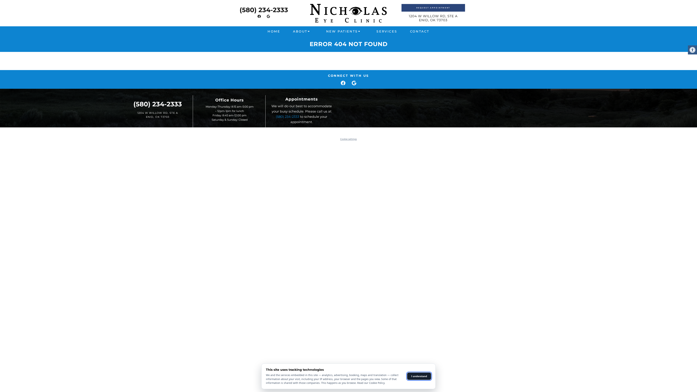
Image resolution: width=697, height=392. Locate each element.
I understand (419, 376)
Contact (419, 31)
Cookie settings (348, 139)
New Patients (342, 31)
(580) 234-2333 (264, 10)
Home (274, 31)
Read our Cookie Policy (370, 383)
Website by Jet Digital (379, 131)
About (300, 31)
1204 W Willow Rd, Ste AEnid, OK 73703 (433, 18)
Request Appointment (433, 8)
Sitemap (338, 131)
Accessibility (355, 131)
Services (386, 31)
